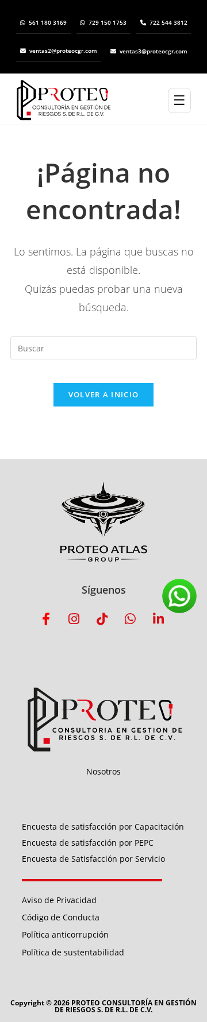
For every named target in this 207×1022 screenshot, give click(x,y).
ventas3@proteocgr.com (153, 51)
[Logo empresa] (92, 100)
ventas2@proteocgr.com (63, 51)
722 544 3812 (168, 22)
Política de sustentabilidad (73, 952)
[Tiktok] (102, 619)
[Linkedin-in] (158, 619)
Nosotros (103, 771)
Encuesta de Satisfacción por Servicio (93, 858)
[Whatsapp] (130, 619)
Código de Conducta (60, 917)
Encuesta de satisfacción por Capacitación (103, 826)
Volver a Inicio (103, 394)
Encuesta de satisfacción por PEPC (88, 842)
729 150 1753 (107, 22)
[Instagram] (74, 619)
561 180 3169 (48, 22)
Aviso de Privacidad (59, 900)
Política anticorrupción (65, 934)
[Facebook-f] (46, 619)
